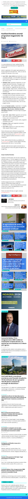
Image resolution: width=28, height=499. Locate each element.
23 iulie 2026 (4, 446)
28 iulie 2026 (4, 385)
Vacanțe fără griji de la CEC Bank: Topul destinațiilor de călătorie (12, 457)
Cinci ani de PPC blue (7, 248)
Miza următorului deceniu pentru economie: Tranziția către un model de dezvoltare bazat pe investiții (11, 414)
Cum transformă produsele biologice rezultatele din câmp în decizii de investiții (7, 237)
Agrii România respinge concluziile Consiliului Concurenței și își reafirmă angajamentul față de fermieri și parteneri (13, 263)
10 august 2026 (19, 279)
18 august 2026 (5, 347)
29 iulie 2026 (18, 250)
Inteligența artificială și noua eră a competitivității (10, 443)
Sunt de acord (14, 7)
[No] (26, 5)
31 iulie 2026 (5, 231)
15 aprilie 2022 (5, 41)
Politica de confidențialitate (18, 5)
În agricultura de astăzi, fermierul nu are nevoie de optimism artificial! (14, 226)
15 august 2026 (6, 279)
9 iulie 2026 (4, 460)
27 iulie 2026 (4, 417)
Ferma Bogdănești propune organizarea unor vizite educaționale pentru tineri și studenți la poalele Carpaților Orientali (20, 235)
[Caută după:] (14, 24)
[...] (10, 352)
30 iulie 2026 (18, 240)
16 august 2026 (6, 270)
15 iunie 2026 (5, 473)
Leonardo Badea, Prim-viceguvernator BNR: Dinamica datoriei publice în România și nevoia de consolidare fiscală (13, 471)
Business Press (13, 41)
